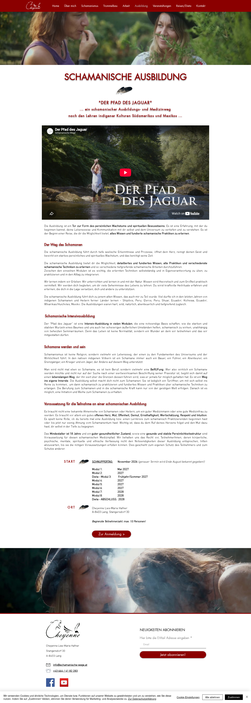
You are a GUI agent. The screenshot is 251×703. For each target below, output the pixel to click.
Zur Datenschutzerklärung (142, 698)
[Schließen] (247, 697)
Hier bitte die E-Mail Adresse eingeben (164, 637)
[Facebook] (50, 682)
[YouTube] (64, 682)
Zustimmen (234, 697)
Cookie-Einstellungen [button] (188, 697)
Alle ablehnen (212, 697)
